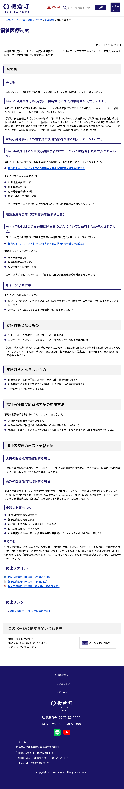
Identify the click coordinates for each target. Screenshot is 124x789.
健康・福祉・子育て (31, 20)
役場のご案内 (62, 675)
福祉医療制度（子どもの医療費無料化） (31, 611)
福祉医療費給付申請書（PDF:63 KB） (28, 581)
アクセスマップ (62, 683)
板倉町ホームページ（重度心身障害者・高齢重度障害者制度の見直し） (46, 168)
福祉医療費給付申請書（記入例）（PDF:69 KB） (34, 586)
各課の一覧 (62, 692)
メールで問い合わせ (100, 642)
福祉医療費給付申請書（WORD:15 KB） (29, 577)
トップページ (10, 20)
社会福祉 (49, 20)
